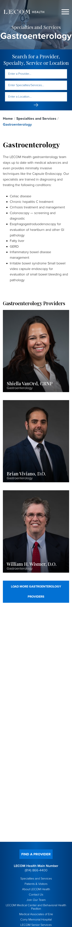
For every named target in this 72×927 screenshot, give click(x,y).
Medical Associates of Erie (36, 914)
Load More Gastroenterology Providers (36, 592)
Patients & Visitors (36, 884)
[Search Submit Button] (36, 105)
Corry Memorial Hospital (36, 919)
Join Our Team (36, 900)
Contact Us (36, 895)
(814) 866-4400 (36, 870)
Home (8, 118)
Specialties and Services (36, 118)
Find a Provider (36, 854)
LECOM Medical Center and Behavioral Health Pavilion (36, 907)
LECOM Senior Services (36, 925)
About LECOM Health (36, 889)
